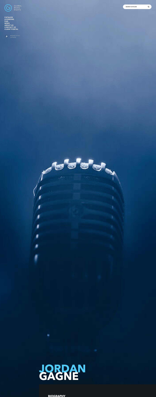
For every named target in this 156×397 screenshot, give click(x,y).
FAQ (6, 21)
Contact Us (10, 27)
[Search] (148, 7)
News (7, 23)
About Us (9, 25)
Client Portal (11, 29)
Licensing (9, 19)
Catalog (9, 17)
